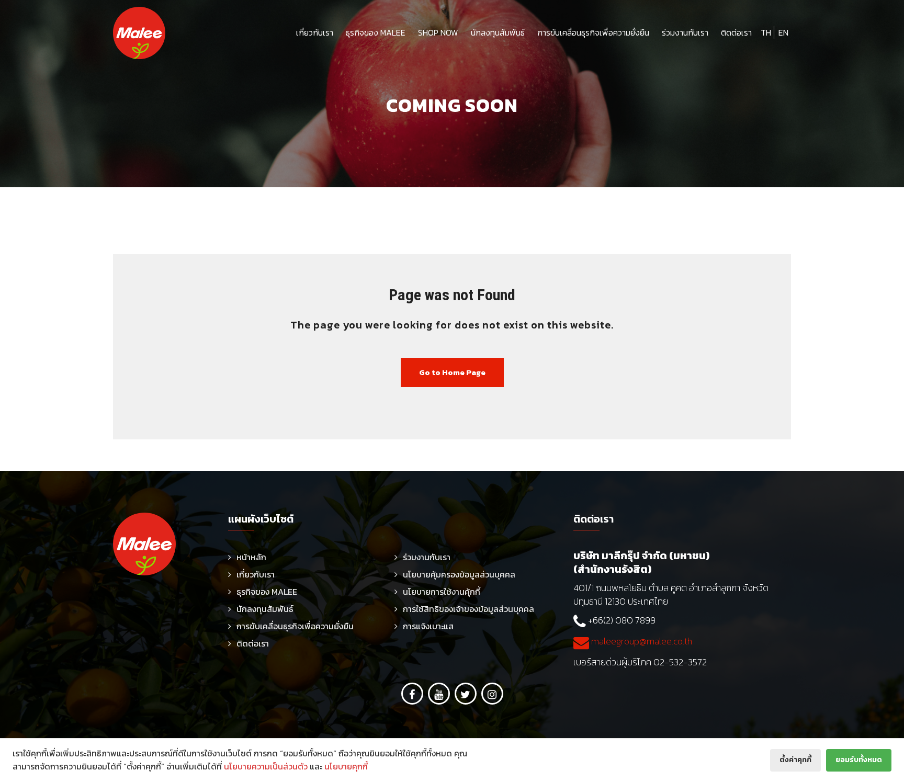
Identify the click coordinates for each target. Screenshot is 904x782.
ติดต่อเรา (736, 32)
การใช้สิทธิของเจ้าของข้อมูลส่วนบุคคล (468, 609)
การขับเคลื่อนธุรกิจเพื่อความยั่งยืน (593, 32)
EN (783, 32)
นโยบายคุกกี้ (346, 766)
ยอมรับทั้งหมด (858, 759)
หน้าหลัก (251, 557)
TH (766, 32)
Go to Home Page (452, 372)
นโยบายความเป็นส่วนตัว (266, 766)
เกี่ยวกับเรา (314, 32)
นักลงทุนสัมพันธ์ (498, 32)
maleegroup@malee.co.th (640, 641)
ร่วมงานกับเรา (685, 32)
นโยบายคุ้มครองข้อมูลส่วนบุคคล (459, 574)
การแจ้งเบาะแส (428, 626)
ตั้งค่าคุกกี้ (795, 759)
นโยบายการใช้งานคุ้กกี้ (441, 591)
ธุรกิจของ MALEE (375, 32)
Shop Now (438, 32)
